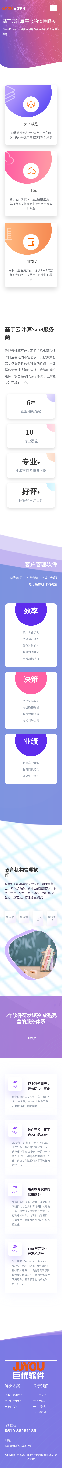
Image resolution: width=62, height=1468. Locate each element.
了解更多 (31, 1038)
